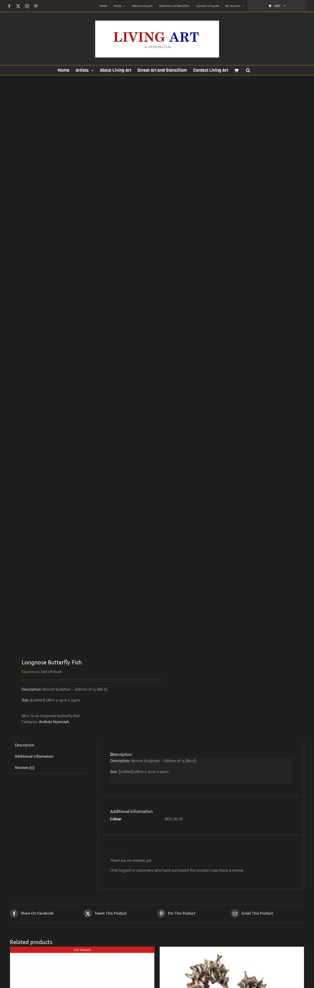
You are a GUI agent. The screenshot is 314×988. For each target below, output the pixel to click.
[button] (248, 70)
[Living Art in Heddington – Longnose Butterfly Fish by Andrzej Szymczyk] (80, 363)
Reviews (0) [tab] (24, 767)
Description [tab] (24, 745)
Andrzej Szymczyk (54, 721)
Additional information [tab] (34, 756)
